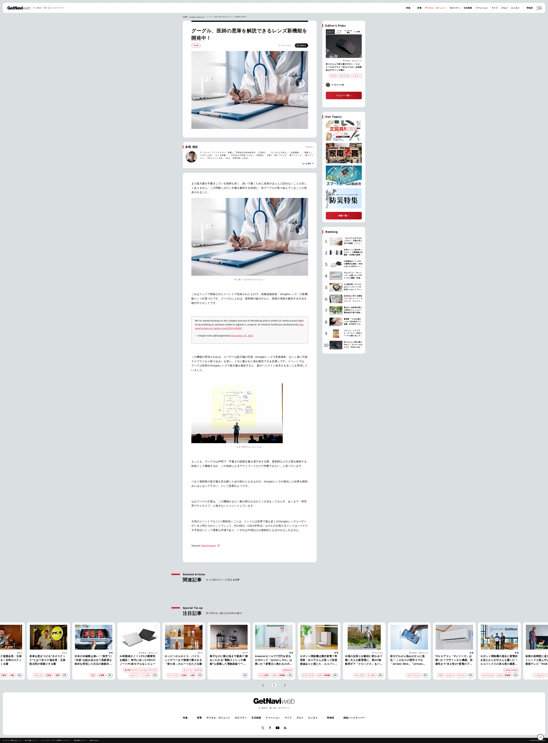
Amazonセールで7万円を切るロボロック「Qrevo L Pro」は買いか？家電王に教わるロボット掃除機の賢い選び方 (228, 660)
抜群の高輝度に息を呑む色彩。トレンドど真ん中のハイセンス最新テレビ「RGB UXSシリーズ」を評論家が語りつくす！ (499, 660)
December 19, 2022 (242, 335)
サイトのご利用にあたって (12, 740)
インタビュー (339, 32)
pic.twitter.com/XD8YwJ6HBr (226, 328)
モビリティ (455, 8)
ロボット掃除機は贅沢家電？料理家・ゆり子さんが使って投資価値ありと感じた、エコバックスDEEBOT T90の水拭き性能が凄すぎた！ (274, 660)
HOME (185, 17)
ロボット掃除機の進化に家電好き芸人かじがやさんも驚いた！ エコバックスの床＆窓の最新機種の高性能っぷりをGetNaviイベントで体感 (454, 660)
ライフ (495, 8)
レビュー (330, 32)
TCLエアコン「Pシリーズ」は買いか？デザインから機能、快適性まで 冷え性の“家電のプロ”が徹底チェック (409, 660)
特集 (408, 8)
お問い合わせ (94, 740)
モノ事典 (357, 32)
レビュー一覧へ (343, 95)
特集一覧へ (344, 215)
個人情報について (31, 740)
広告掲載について (80, 740)
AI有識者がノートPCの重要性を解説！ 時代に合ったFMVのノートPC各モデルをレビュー (92, 660)
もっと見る (308, 163)
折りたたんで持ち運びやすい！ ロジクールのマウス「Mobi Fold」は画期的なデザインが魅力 (344, 67)
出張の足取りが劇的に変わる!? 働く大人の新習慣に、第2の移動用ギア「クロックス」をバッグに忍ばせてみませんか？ (318, 660)
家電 (419, 8)
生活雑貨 (468, 8)
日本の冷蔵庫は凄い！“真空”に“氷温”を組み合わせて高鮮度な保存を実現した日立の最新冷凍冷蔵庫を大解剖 (48, 660)
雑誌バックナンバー (354, 717)
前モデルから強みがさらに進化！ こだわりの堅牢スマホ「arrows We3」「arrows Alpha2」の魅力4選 (362, 660)
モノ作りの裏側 (348, 32)
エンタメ (515, 8)
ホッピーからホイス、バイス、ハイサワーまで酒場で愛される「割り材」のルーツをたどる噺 (138, 660)
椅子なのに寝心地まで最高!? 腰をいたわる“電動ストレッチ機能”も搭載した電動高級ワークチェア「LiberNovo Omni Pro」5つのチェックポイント (184, 660)
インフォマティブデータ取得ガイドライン (55, 740)
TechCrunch (208, 545)
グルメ (504, 8)
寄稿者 (530, 8)
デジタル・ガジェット (435, 8)
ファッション (482, 8)
